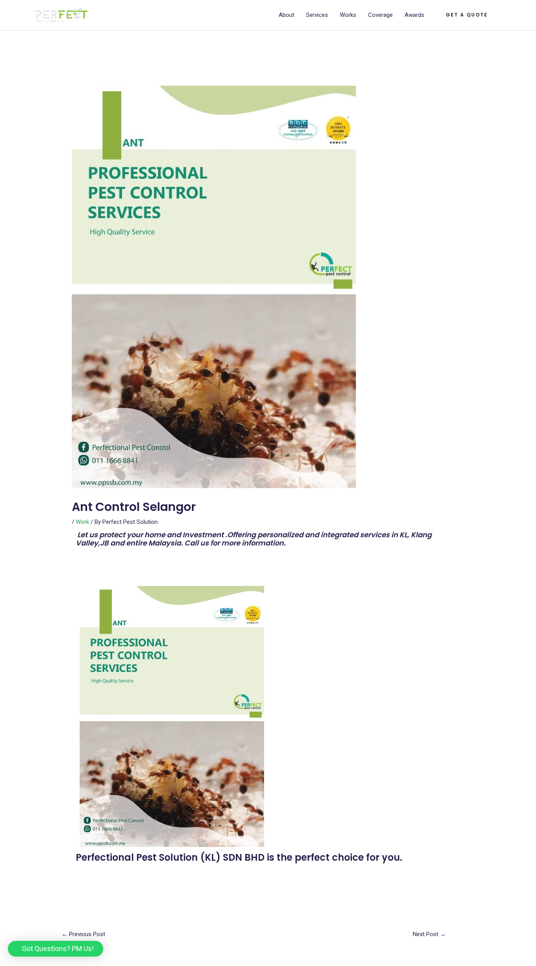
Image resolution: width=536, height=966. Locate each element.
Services (317, 14)
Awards (414, 14)
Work (82, 521)
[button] (55, 949)
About (286, 14)
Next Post (429, 934)
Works (348, 14)
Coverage (380, 14)
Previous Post (83, 934)
